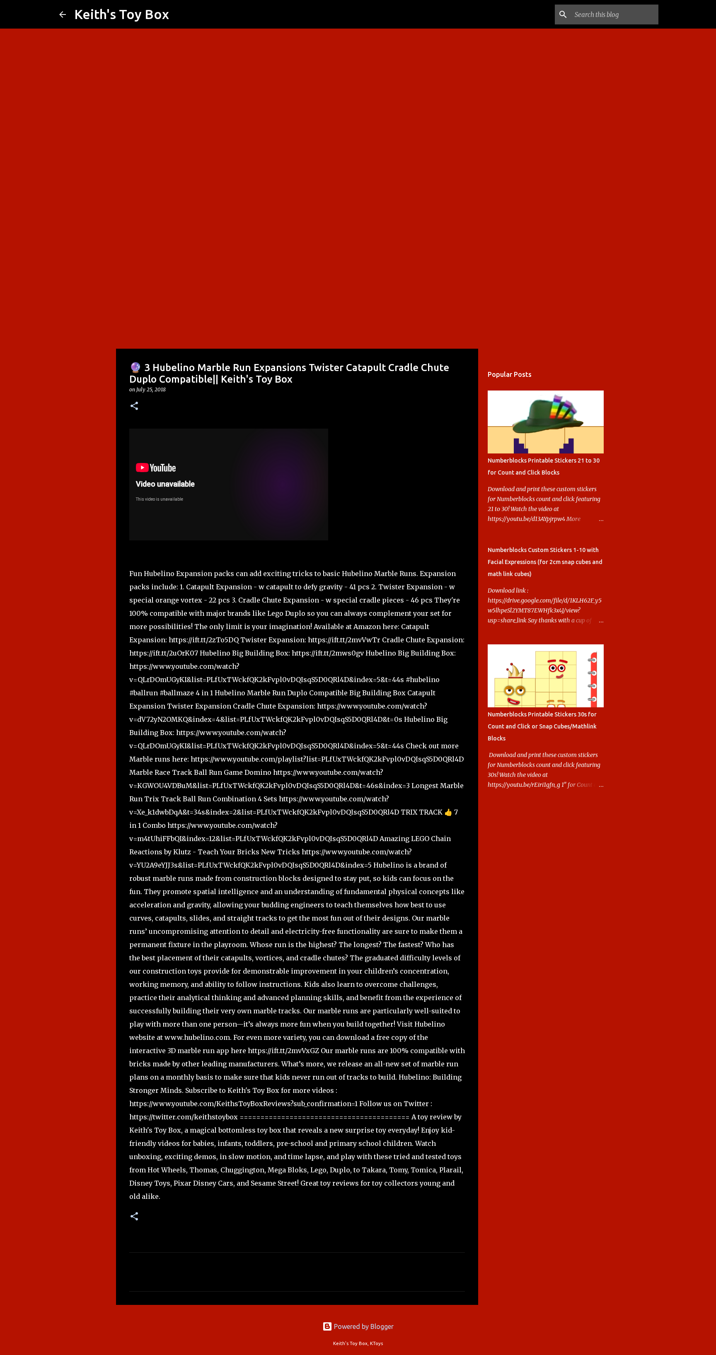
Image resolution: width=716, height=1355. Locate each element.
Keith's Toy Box (121, 14)
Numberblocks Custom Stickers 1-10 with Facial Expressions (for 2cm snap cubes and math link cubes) (545, 562)
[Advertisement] (358, 283)
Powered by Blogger (363, 1326)
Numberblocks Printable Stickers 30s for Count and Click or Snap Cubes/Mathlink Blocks (542, 726)
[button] (134, 406)
